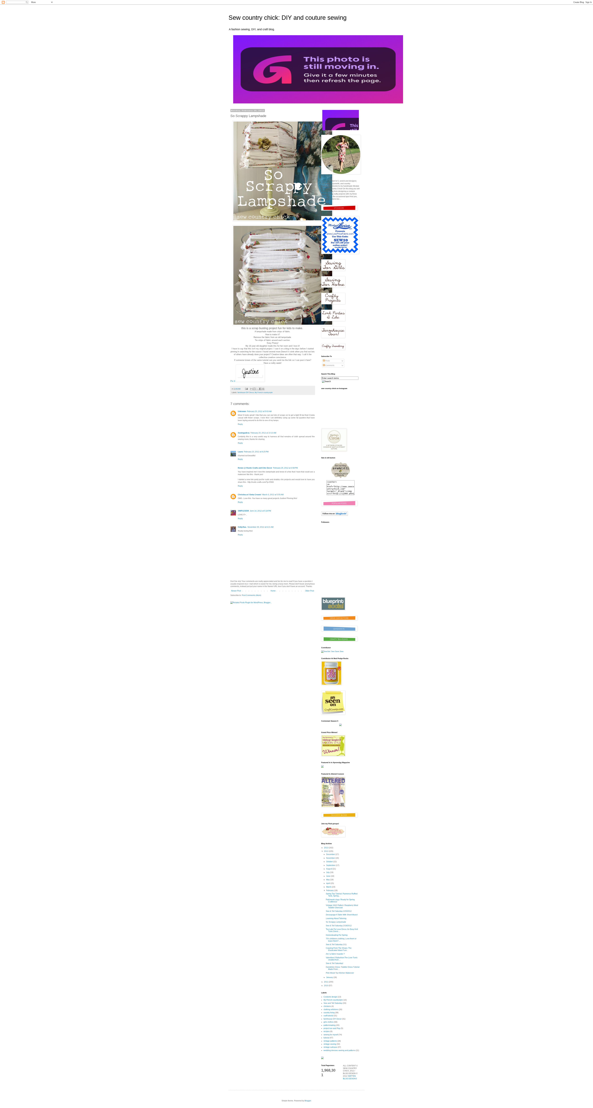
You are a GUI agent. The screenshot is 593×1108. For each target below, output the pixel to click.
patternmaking (330, 1025)
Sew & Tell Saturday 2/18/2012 (339, 926)
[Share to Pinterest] (263, 388)
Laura (240, 452)
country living (329, 1013)
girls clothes (329, 1022)
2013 (326, 848)
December (330, 854)
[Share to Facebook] (260, 388)
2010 (326, 985)
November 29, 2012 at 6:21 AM (260, 527)
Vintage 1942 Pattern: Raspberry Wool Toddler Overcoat (342, 906)
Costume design (330, 997)
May (328, 880)
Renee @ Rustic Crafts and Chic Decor (255, 468)
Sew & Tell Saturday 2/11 (336, 944)
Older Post (309, 591)
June (328, 876)
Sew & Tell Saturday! (334, 963)
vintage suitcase (330, 1047)
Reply (240, 424)
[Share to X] (257, 388)
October (329, 862)
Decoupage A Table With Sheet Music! (342, 915)
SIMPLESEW (243, 511)
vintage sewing (330, 1044)
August (329, 869)
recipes (327, 1031)
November (330, 858)
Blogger (308, 1101)
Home (273, 591)
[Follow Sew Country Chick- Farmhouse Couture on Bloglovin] (334, 515)
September (331, 865)
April (328, 883)
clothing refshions (331, 1009)
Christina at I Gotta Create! (249, 495)
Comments (329, 365)
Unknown (242, 411)
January (329, 977)
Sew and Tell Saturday (333, 1003)
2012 (326, 851)
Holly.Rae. (242, 527)
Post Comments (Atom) (251, 595)
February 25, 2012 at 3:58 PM (285, 468)
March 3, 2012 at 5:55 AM (273, 495)
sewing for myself (331, 1035)
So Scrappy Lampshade (336, 922)
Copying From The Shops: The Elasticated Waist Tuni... (338, 949)
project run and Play (332, 1028)
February (330, 890)
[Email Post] (246, 389)
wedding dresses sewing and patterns (339, 1050)
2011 (326, 982)
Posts (327, 361)
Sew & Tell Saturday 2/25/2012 (339, 911)
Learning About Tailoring (336, 918)
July (328, 872)
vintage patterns (330, 1041)
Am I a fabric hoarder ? (335, 954)
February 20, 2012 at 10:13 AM (263, 433)
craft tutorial (328, 1016)
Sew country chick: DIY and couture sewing (288, 17)
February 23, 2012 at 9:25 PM (256, 452)
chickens (327, 1006)
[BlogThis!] (254, 388)
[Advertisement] (340, 572)
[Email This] (251, 388)
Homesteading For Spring (336, 935)
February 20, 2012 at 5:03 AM (259, 411)
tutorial (326, 1038)
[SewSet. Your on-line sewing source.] (332, 651)
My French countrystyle (264, 392)
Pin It (232, 381)
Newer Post (236, 591)
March (329, 887)
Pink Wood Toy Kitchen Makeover (340, 973)
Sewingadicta (244, 433)
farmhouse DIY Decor (246, 392)
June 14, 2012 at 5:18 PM (260, 511)
